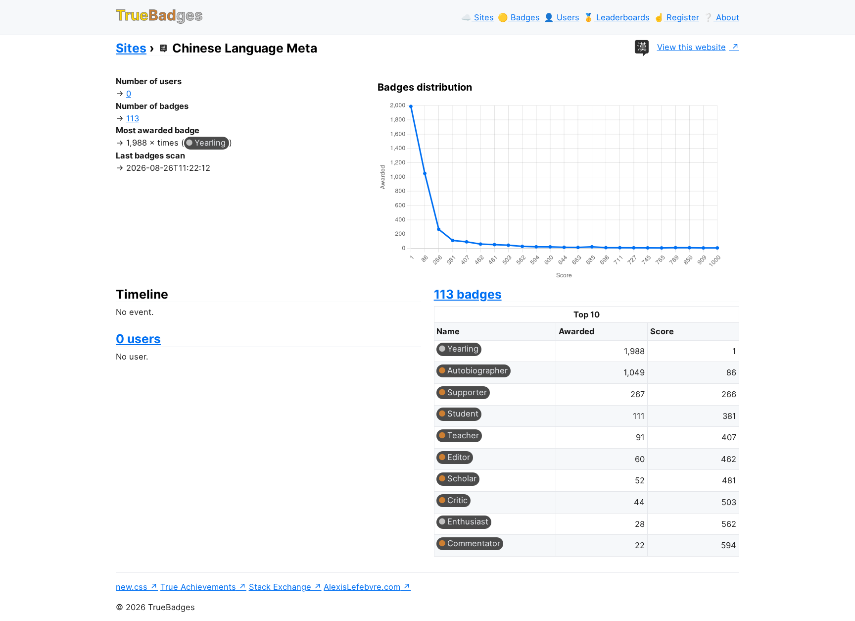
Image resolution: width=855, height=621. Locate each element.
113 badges (468, 294)
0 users (138, 338)
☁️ (477, 17)
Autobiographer (477, 370)
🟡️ (519, 17)
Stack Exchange (280, 587)
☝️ (676, 17)
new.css (131, 587)
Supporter (467, 392)
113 (132, 118)
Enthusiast (467, 521)
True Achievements (198, 587)
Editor (458, 457)
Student (462, 413)
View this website (691, 47)
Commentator (473, 543)
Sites (131, 48)
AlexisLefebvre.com (362, 587)
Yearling (210, 143)
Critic (457, 500)
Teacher (463, 435)
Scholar (461, 478)
